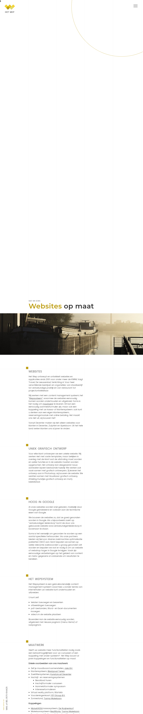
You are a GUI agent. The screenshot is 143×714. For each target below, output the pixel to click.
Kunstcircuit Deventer (60, 674)
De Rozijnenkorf (66, 708)
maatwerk (48, 403)
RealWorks (55, 711)
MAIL (6, 708)
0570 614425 (6, 693)
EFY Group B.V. (58, 695)
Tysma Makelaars (53, 698)
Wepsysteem (35, 398)
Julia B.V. (68, 668)
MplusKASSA (37, 708)
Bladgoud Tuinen (56, 671)
